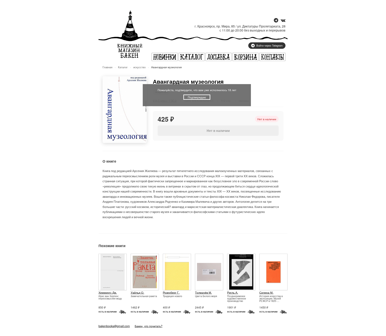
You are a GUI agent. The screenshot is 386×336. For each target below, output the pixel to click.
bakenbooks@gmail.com (114, 326)
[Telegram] (276, 20)
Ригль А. (232, 292)
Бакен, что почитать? (148, 326)
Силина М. (266, 292)
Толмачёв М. (203, 292)
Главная (107, 67)
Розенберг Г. (171, 292)
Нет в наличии (218, 130)
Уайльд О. (137, 292)
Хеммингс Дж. (108, 292)
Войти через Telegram (269, 45)
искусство (139, 67)
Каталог (123, 67)
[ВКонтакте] (283, 20)
